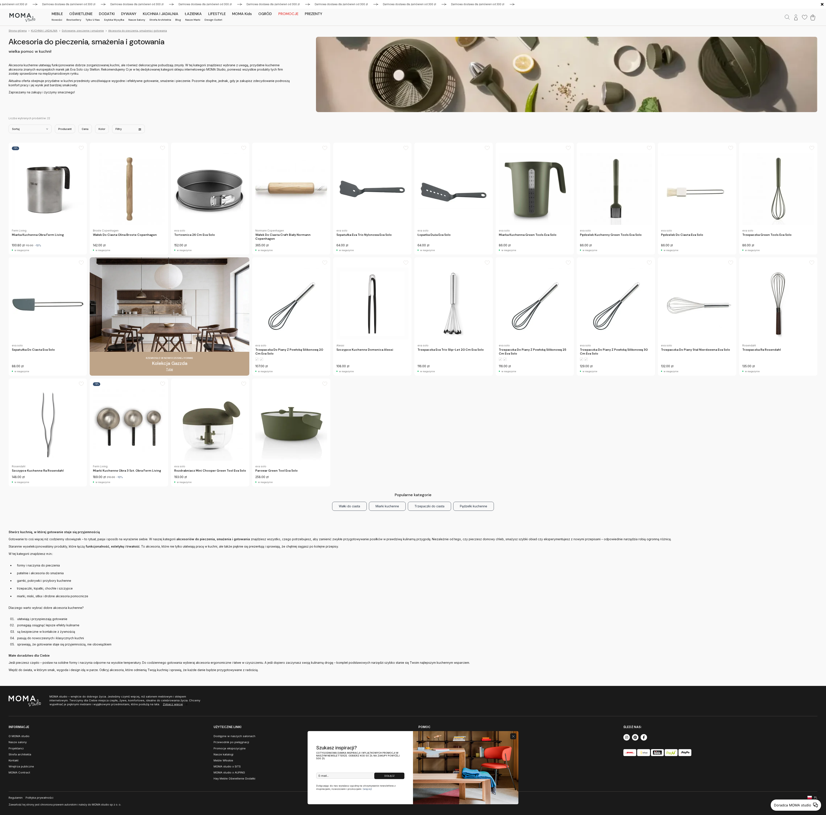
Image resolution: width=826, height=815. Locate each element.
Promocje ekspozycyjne (230, 748)
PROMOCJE (288, 13)
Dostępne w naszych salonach (234, 736)
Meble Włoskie (223, 760)
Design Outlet (213, 20)
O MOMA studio (19, 736)
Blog (178, 20)
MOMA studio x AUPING (229, 772)
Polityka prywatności (39, 797)
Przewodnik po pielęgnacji (231, 742)
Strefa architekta (160, 20)
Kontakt (13, 760)
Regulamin (16, 797)
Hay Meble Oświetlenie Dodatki (234, 778)
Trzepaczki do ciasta (429, 506)
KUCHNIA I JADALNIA (44, 30)
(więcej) (367, 788)
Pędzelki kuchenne (473, 506)
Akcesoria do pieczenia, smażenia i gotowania (137, 30)
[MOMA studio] (22, 17)
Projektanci (16, 748)
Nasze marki (192, 20)
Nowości (57, 20)
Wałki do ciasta (349, 506)
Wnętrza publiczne (21, 766)
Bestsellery (73, 20)
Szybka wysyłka (114, 20)
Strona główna (18, 30)
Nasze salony (136, 20)
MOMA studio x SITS (227, 766)
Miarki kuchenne (387, 506)
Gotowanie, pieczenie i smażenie (83, 30)
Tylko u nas (93, 20)
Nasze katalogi (223, 754)
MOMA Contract (19, 772)
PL (815, 797)
